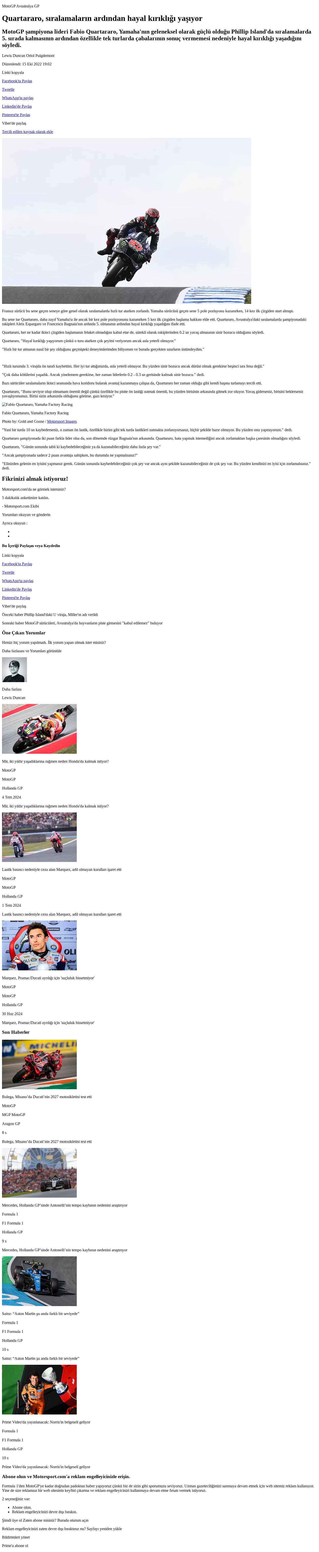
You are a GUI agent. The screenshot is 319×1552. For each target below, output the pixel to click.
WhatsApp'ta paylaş (17, 98)
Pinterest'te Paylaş (16, 115)
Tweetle (8, 89)
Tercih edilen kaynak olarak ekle (27, 132)
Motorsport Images (62, 421)
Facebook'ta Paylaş (17, 81)
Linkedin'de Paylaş (17, 106)
